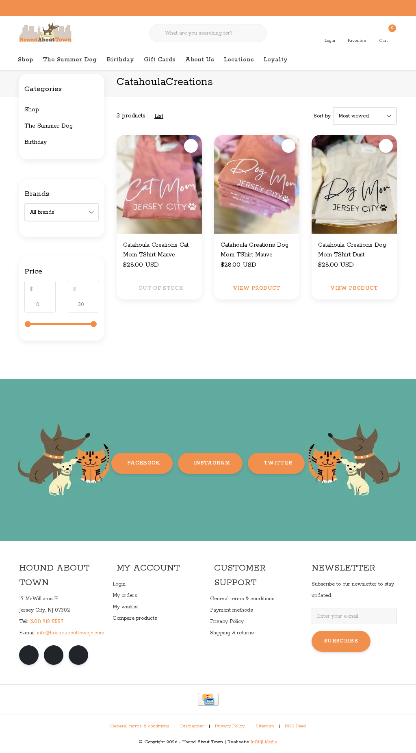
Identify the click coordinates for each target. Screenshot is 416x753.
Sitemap (265, 726)
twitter (278, 463)
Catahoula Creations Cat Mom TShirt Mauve (155, 249)
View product (256, 288)
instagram (212, 463)
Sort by (322, 116)
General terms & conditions (139, 726)
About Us (199, 59)
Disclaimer (192, 726)
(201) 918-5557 (46, 621)
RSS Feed (295, 726)
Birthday (120, 59)
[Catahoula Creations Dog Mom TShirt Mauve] (256, 184)
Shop (25, 59)
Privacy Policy (230, 726)
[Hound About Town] (45, 32)
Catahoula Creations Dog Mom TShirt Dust (352, 249)
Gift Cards (160, 59)
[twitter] (78, 655)
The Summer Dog (70, 59)
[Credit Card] (208, 699)
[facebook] (29, 655)
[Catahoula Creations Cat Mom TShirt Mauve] (159, 184)
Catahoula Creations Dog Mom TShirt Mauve (254, 249)
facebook (143, 463)
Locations (239, 59)
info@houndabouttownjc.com (70, 633)
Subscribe (341, 641)
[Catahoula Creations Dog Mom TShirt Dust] (354, 184)
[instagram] (53, 655)
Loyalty (276, 59)
